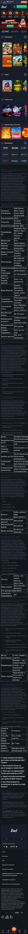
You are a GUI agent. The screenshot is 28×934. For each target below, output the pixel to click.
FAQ (3, 860)
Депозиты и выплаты (8, 865)
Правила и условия (7, 869)
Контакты (5, 856)
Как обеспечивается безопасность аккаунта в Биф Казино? (13, 784)
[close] (1, 2)
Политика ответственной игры (11, 884)
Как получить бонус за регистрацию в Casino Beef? (12, 767)
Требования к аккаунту (9, 879)
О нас (3, 852)
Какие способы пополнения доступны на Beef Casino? (13, 777)
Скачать (24, 2)
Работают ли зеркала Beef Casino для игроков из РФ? (12, 772)
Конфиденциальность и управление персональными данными (12, 874)
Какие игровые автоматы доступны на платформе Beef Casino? (13, 760)
